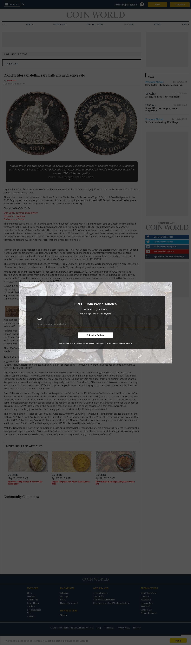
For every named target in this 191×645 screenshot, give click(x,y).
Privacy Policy (126, 343)
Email (39, 319)
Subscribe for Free (95, 335)
